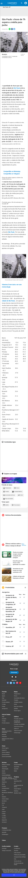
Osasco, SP (9, 641)
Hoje (3, 698)
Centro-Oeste (5, 799)
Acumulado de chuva (19, 698)
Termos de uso (17, 861)
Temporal (4, 807)
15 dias (4, 704)
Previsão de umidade (19, 724)
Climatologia (17, 732)
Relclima (4, 734)
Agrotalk (4, 832)
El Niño (3, 813)
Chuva (17, 488)
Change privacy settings (20, 857)
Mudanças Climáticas (7, 792)
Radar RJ (4, 750)
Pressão (7, 491)
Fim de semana (6, 702)
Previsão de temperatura (17, 721)
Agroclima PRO (18, 781)
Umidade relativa (18, 702)
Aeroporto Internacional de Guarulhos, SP (11, 609)
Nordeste (4, 801)
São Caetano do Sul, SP (11, 632)
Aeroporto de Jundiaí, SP (10, 615)
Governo (4, 790)
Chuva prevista (5, 754)
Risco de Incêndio (9, 498)
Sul (3, 794)
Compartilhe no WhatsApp (12, 171)
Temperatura (8, 488)
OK (14, 875)
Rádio (15, 771)
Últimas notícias (6, 764)
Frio (3, 805)
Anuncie (16, 850)
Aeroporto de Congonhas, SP (10, 603)
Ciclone (4, 811)
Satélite (7, 505)
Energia (4, 786)
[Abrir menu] (1, 3)
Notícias (4, 762)
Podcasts (4, 736)
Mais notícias (24, 544)
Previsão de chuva (18, 718)
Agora (3, 695)
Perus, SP (9, 637)
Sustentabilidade (6, 775)
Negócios (4, 782)
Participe (4, 848)
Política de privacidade (19, 872)
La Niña (4, 815)
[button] (21, 3)
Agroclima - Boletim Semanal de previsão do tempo (8, 779)
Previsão (4, 691)
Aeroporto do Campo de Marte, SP (11, 597)
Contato (16, 846)
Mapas (16, 691)
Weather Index (17, 793)
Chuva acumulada (6, 756)
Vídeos (4, 840)
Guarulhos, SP (10, 627)
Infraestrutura (5, 788)
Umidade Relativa (18, 491)
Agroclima (4, 766)
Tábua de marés (18, 730)
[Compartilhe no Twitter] (14, 29)
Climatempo (14, 672)
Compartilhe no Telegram (12, 174)
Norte (3, 803)
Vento (21, 495)
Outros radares (6, 752)
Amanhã (4, 700)
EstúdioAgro (5, 834)
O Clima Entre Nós (6, 830)
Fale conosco (17, 852)
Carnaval (4, 822)
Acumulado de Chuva (10, 495)
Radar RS (4, 820)
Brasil (3, 693)
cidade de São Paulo (8, 301)
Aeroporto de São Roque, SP (11, 620)
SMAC (15, 779)
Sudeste (4, 796)
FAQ (15, 859)
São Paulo (17, 88)
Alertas (4, 773)
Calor (3, 809)
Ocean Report (17, 788)
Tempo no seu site (6, 850)
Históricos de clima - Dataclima (7, 731)
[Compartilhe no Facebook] (12, 29)
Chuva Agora (17, 505)
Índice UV (16, 728)
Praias (3, 706)
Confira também (6, 846)
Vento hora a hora (18, 726)
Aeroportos (5, 708)
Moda (3, 784)
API (15, 783)
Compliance (17, 848)
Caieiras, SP (10, 646)
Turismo (4, 817)
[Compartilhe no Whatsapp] (9, 29)
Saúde (3, 771)
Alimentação (5, 768)
